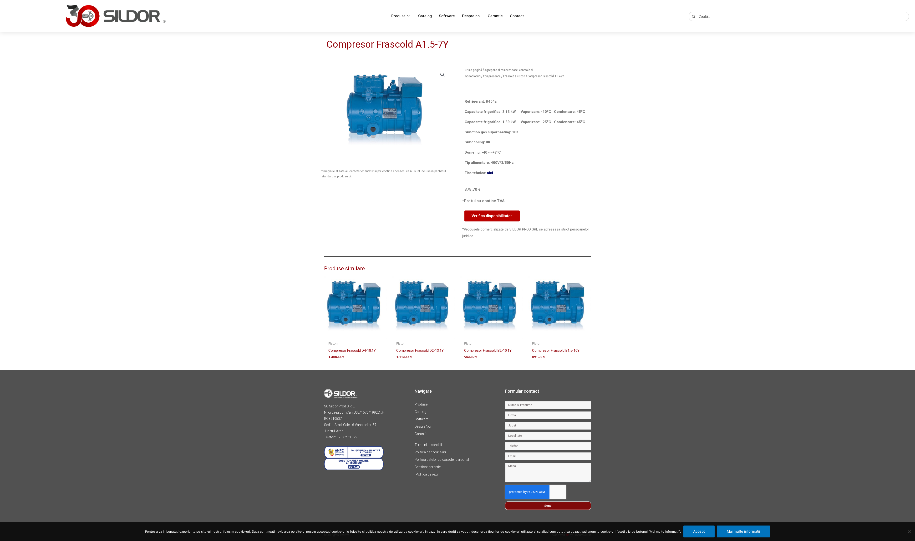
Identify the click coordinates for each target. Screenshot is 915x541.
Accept (699, 531)
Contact (517, 16)
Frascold (508, 76)
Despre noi (471, 16)
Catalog (425, 16)
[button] (442, 74)
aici (490, 173)
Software (447, 16)
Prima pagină (473, 70)
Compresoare (492, 76)
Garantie (495, 16)
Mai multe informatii (743, 531)
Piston (521, 76)
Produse (398, 16)
